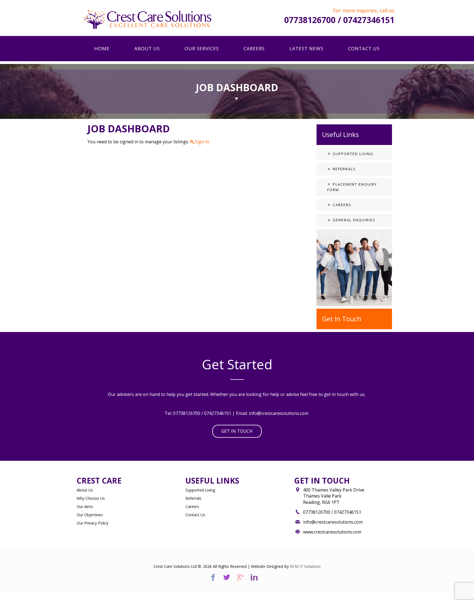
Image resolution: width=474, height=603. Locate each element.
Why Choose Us (91, 498)
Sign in (202, 142)
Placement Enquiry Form (352, 187)
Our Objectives (90, 514)
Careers (341, 204)
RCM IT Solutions (305, 566)
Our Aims (85, 506)
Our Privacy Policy (92, 523)
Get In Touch (237, 431)
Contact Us (195, 514)
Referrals (343, 168)
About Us (85, 490)
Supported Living (352, 153)
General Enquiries (353, 219)
